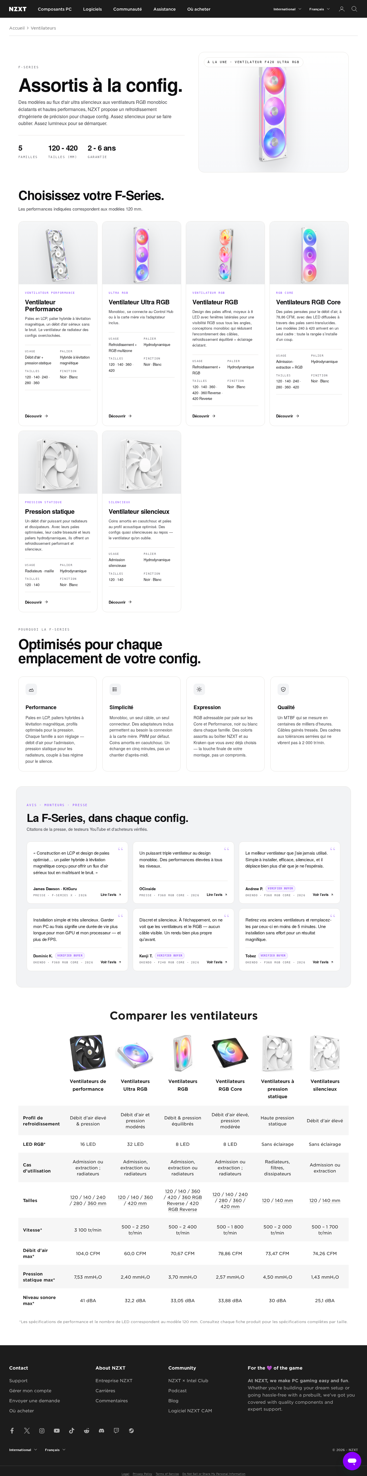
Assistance (164, 9)
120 (74, 1197)
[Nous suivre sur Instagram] (42, 1431)
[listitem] (57, 323)
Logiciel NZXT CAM (190, 1410)
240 (101, 1197)
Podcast (177, 1390)
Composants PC (55, 9)
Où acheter (198, 9)
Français (316, 9)
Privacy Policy (142, 1473)
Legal (125, 1473)
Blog (173, 1400)
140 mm (284, 1200)
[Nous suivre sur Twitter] (27, 1431)
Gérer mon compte (30, 1390)
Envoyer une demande (34, 1400)
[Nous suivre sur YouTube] (57, 1431)
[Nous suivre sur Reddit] (86, 1431)
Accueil (17, 27)
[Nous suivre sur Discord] (101, 1431)
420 (172, 1197)
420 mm (137, 1203)
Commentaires (111, 1400)
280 (77, 1203)
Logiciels (92, 9)
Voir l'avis (321, 894)
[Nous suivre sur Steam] (131, 1431)
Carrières (105, 1390)
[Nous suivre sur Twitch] (116, 1431)
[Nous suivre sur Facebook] (12, 1431)
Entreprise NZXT (113, 1380)
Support (18, 1380)
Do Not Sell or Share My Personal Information (213, 1473)
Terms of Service (167, 1473)
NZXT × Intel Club (188, 1380)
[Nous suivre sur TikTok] (72, 1431)
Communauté (127, 9)
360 (148, 1197)
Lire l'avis (108, 894)
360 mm (96, 1203)
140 (87, 1197)
